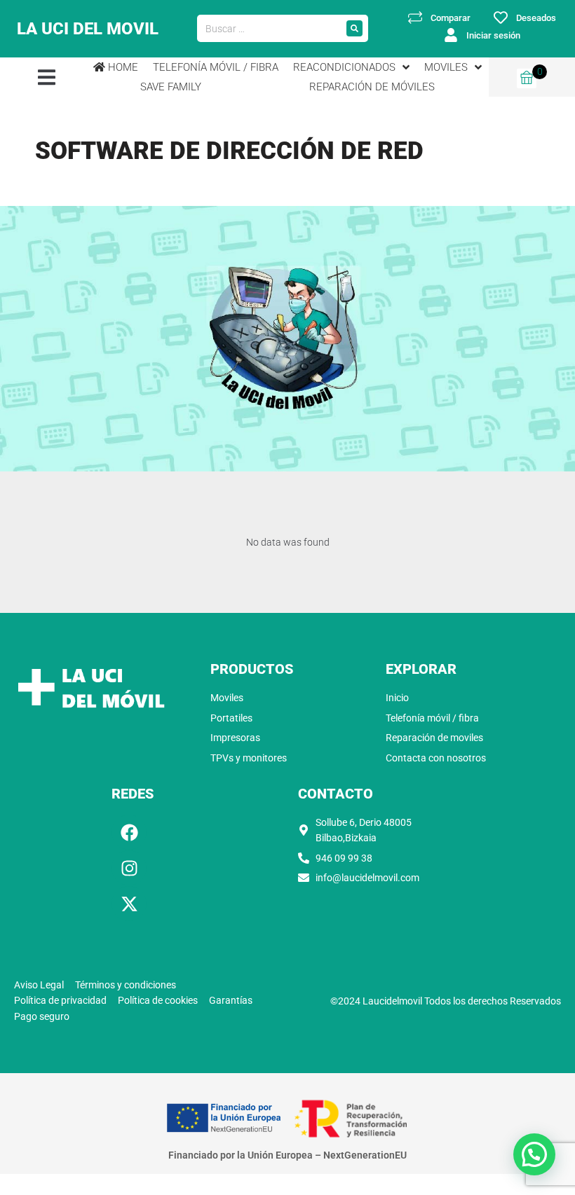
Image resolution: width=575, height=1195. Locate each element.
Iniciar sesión (493, 35)
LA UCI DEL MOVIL (87, 29)
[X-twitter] (129, 903)
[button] (46, 76)
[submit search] (354, 28)
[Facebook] (129, 832)
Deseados (536, 18)
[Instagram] (129, 867)
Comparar (451, 18)
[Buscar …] (269, 29)
